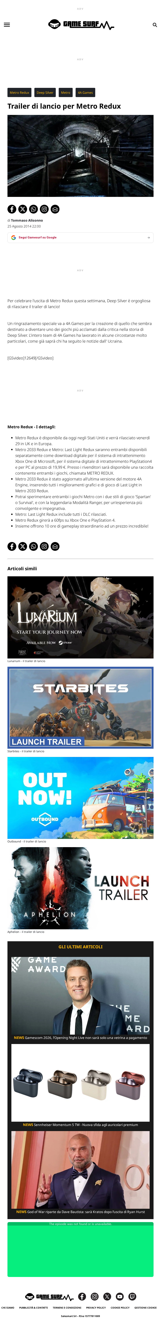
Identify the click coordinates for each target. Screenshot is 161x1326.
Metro (65, 92)
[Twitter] (109, 1296)
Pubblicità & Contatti (33, 1307)
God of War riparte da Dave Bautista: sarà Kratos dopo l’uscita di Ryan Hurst (80, 1212)
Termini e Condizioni (67, 1307)
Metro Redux (19, 92)
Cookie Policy (120, 1307)
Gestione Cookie (145, 1307)
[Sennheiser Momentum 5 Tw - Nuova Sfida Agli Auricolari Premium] (80, 1082)
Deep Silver (45, 92)
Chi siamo (7, 1307)
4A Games (85, 92)
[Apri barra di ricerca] (155, 24)
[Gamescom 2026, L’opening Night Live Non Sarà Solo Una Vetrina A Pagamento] (80, 995)
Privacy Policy (96, 1307)
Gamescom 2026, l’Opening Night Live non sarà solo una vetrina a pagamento (80, 1037)
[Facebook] (84, 1296)
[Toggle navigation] (7, 25)
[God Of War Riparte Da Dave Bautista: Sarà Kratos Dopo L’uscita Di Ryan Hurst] (80, 1169)
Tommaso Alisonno (27, 220)
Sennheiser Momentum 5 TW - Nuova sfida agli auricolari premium (80, 1124)
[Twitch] (132, 1296)
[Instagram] (96, 1296)
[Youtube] (122, 1296)
